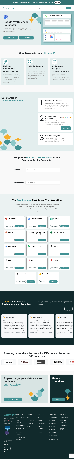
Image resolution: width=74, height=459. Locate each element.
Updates (40, 420)
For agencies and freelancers (20, 438)
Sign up (68, 8)
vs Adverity (52, 429)
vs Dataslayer (52, 432)
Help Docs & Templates (41, 427)
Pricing (38, 8)
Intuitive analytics (20, 417)
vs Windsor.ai (52, 423)
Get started (11, 37)
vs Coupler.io (52, 426)
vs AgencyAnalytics (53, 438)
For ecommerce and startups (20, 429)
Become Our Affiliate (41, 431)
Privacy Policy (64, 417)
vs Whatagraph (53, 435)
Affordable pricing (20, 425)
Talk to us (58, 399)
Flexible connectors (19, 421)
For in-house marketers (19, 433)
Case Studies (41, 423)
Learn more (19, 226)
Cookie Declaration (63, 429)
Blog (39, 417)
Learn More (66, 128)
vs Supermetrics (53, 417)
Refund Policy (63, 425)
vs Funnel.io (52, 420)
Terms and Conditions (63, 421)
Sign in (63, 8)
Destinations (26, 37)
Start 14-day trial (9, 226)
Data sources (30, 420)
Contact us (43, 8)
